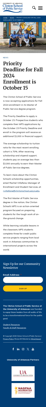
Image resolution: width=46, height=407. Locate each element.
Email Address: (12, 274)
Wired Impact (36, 339)
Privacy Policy (8, 339)
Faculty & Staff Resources (14, 328)
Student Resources (11, 324)
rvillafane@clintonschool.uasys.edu (21, 191)
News (5, 58)
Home (5, 17)
